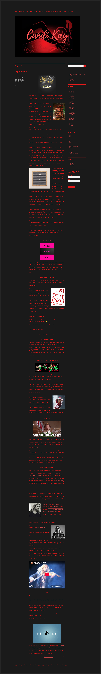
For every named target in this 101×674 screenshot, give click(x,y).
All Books (55, 11)
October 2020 (71, 112)
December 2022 (71, 97)
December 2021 (71, 106)
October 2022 (71, 98)
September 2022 (71, 99)
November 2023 (72, 93)
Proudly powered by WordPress (25, 668)
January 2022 (71, 104)
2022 (16, 77)
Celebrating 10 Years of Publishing (75, 76)
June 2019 (70, 123)
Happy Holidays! (72, 80)
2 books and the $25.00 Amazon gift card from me (51, 647)
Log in (70, 162)
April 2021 (71, 108)
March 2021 (71, 109)
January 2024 (71, 91)
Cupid (21, 79)
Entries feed (71, 163)
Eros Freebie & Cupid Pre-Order (74, 78)
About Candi (18, 9)
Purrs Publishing (62, 11)
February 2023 (71, 96)
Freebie (70, 142)
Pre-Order (70, 147)
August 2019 (71, 120)
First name (70, 175)
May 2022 (71, 101)
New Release (71, 145)
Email (69, 179)
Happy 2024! (71, 79)
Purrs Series (60, 9)
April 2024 (71, 90)
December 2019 (71, 117)
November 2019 (71, 118)
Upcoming (71, 152)
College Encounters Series (41, 9)
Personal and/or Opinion (73, 146)
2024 (70, 137)
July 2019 (70, 122)
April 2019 (71, 125)
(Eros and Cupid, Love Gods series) (55, 508)
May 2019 (71, 124)
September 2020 (72, 113)
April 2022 (71, 102)
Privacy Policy (71, 11)
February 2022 (71, 103)
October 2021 (71, 107)
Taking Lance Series (68, 9)
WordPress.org (71, 165)
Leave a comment (18, 85)
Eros (23, 79)
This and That (20, 81)
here (46, 324)
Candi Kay (17, 668)
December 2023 (71, 92)
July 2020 (71, 114)
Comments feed (71, 164)
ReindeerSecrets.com (19, 11)
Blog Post (21, 77)
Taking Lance (71, 151)
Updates (17, 82)
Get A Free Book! (48, 11)
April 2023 (71, 95)
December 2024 (71, 88)
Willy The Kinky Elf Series (79, 9)
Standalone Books (30, 11)
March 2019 (71, 126)
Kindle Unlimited (72, 143)
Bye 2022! (21, 71)
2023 (18, 77)
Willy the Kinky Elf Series (73, 153)
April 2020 (71, 115)
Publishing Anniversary (73, 148)
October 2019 (71, 119)
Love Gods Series (52, 9)
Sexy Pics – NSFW (39, 11)
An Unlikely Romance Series (28, 9)
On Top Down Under (48, 656)
